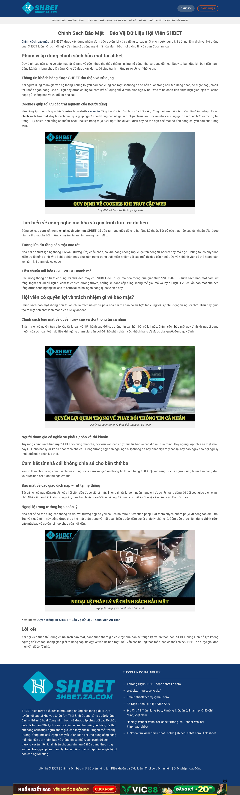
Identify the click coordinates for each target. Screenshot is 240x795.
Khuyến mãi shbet (176, 20)
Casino (92, 20)
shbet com (194, 733)
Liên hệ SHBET (48, 768)
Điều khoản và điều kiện (127, 768)
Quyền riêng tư (99, 768)
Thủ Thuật (155, 20)
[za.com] (40, 8)
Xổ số (142, 20)
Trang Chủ (59, 20)
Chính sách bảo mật (35, 41)
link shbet (209, 733)
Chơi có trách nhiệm (158, 768)
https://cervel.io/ (150, 690)
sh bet (181, 733)
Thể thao (106, 20)
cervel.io (94, 111)
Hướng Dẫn (75, 20)
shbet (170, 733)
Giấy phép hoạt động (187, 768)
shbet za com (172, 684)
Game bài (120, 20)
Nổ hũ (132, 20)
